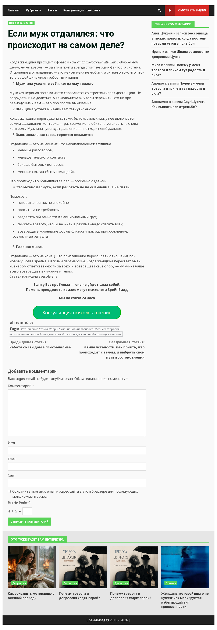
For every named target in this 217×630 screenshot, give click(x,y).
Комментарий (21, 385)
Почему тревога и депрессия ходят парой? (83, 567)
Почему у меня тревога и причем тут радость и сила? (178, 70)
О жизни (171, 583)
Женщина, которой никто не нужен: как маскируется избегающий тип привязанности (185, 567)
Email (12, 459)
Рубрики (32, 10)
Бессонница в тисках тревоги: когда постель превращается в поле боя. (180, 38)
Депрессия (19, 583)
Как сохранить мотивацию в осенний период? (32, 567)
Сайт (12, 475)
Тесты (52, 10)
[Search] (159, 11)
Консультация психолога (81, 10)
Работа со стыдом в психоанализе (40, 344)
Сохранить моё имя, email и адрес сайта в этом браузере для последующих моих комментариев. (75, 494)
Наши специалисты (21, 22)
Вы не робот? (19, 502)
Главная (13, 10)
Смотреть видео (192, 10)
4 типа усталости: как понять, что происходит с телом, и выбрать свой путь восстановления (111, 350)
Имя (11, 442)
